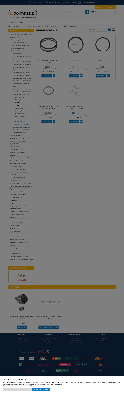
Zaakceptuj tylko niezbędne (12, 389)
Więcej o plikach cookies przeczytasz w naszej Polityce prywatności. (22, 385)
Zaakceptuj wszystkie (41, 389)
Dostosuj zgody (26, 389)
